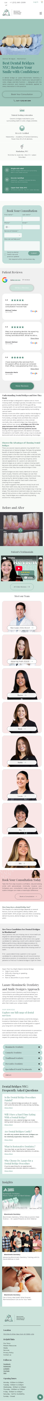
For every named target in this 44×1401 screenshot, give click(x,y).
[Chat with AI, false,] (40, 1397)
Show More (35, 338)
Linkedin (6, 1369)
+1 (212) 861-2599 (18, 2)
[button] (42, 2)
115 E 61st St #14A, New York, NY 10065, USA (18, 1334)
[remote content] (22, 179)
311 (23, 280)
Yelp (4, 1373)
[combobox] (13, 235)
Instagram (7, 1366)
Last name (26, 215)
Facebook (7, 1364)
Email (24, 223)
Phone (7, 223)
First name (8, 215)
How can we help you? (12, 239)
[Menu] (41, 13)
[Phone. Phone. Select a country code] (8, 227)
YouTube (6, 1371)
